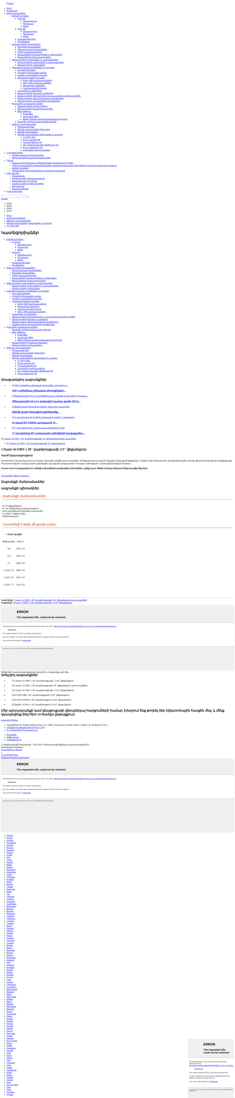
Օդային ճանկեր (26, 70)
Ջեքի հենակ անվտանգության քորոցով (45, 119)
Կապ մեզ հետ (15, 191)
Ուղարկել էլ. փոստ (11, 750)
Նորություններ (15, 153)
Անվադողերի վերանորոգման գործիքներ (40, 98)
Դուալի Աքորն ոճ (32, 142)
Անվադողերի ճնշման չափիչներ (35, 93)
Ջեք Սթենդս (24, 111)
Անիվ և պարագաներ (24, 124)
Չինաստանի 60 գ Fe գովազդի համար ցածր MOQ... (46, 401)
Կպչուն (21, 18)
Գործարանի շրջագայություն (28, 178)
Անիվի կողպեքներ (27, 132)
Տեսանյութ (18, 186)
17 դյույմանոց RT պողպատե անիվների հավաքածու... (48, 433)
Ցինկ (26, 26)
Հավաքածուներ (26, 39)
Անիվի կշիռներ (20, 16)
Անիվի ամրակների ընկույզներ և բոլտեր (40, 134)
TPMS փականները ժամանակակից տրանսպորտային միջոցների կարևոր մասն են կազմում (64, 165)
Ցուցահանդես (20, 189)
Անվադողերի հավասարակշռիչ (35, 109)
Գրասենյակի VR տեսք (24, 181)
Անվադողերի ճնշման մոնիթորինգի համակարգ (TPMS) (43, 163)
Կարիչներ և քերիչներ (29, 91)
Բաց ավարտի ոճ (32, 147)
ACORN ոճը (29, 137)
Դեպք (10, 160)
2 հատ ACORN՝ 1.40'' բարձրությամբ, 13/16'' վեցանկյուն (42, 603)
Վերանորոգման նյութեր (31, 78)
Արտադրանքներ (16, 13)
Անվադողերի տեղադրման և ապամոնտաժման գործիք (49, 96)
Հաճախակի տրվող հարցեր (28, 184)
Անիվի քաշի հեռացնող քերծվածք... (36, 411)
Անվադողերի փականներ (26, 44)
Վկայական (18, 176)
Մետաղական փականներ (32, 49)
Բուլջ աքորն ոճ (31, 140)
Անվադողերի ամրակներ (31, 65)
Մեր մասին (13, 173)
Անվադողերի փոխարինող (32, 106)
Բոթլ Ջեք (28, 114)
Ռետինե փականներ (29, 47)
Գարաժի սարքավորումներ (27, 104)
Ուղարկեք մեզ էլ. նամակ (15, 476)
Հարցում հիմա (9, 720)
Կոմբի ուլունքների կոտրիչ (32, 75)
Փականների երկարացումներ (34, 57)
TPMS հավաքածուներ (29, 52)
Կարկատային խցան (35, 88)
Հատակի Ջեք (30, 116)
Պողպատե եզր (25, 127)
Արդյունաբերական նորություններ (31, 158)
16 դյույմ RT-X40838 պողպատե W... (34, 422)
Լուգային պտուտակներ (36, 150)
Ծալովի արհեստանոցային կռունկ (36, 122)
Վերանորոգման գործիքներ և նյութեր (33, 67)
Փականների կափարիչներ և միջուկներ (39, 55)
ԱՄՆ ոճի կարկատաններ (37, 83)
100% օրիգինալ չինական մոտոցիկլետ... (39, 390)
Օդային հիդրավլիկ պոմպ (32, 73)
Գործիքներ (23, 42)
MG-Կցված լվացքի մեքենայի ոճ (40, 145)
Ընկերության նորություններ (28, 155)
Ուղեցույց (12, 11)
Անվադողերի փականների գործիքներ (38, 101)
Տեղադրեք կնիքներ (34, 85)
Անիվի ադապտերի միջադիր (33, 129)
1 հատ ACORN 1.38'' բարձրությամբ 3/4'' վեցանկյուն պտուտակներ (50, 600)
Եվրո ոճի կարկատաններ (37, 80)
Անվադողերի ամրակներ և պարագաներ (35, 60)
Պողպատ (28, 24)
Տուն (9, 8)
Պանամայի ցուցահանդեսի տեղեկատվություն (38, 171)
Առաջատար (30, 21)
